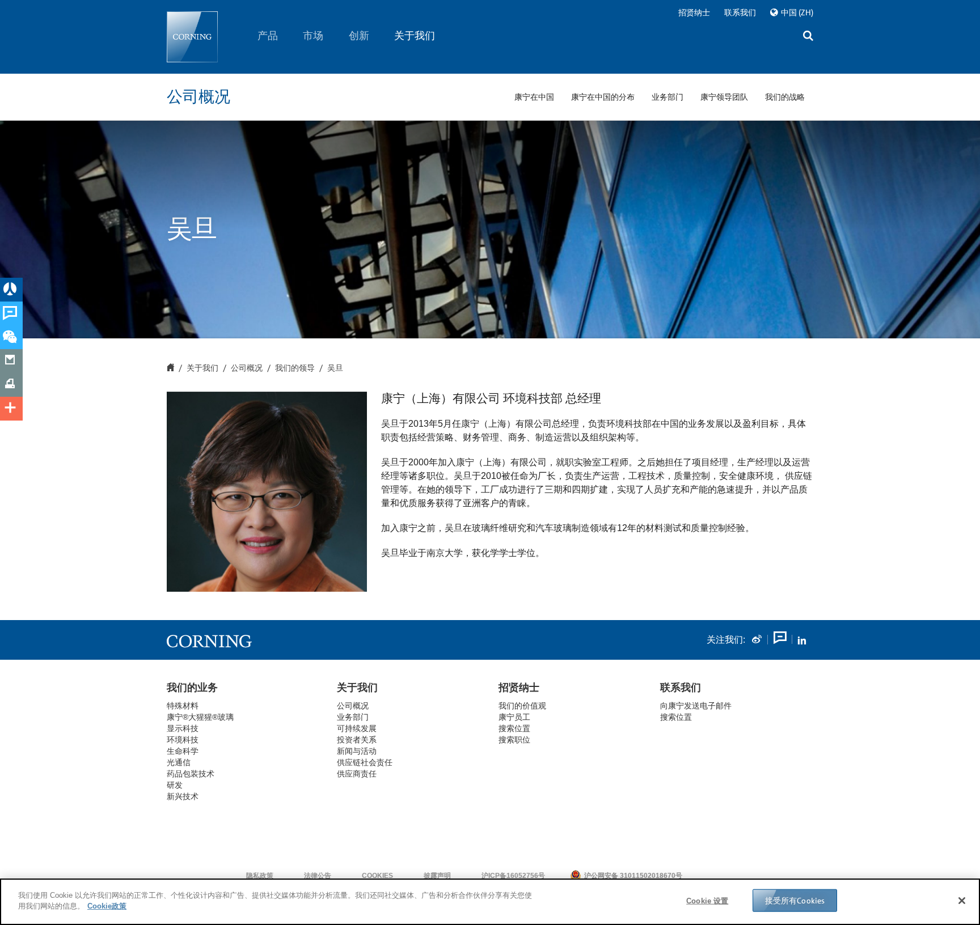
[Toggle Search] (808, 37)
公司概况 (247, 368)
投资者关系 (357, 739)
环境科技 (182, 739)
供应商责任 (357, 773)
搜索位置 (676, 717)
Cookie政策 (106, 906)
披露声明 (437, 876)
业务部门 (353, 717)
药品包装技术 (190, 773)
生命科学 (182, 751)
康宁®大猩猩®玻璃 (200, 717)
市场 (313, 36)
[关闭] (961, 900)
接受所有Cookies (795, 901)
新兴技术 (182, 796)
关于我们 (415, 36)
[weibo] (756, 639)
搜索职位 (514, 739)
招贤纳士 (694, 12)
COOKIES (377, 876)
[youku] (779, 639)
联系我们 (740, 12)
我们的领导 (295, 368)
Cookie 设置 (707, 901)
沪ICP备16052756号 (513, 876)
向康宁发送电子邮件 (696, 705)
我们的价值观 (522, 705)
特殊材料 (182, 705)
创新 (359, 36)
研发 (175, 785)
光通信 (179, 762)
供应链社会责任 (364, 762)
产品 (267, 36)
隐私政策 (259, 876)
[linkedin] (801, 639)
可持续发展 (357, 728)
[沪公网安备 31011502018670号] (717, 876)
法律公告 (317, 876)
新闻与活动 (357, 751)
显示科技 (182, 728)
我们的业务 (192, 687)
